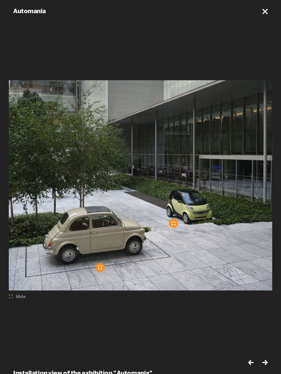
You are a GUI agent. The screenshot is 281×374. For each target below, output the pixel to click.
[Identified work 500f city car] (100, 267)
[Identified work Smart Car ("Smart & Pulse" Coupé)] (173, 223)
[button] (265, 11)
